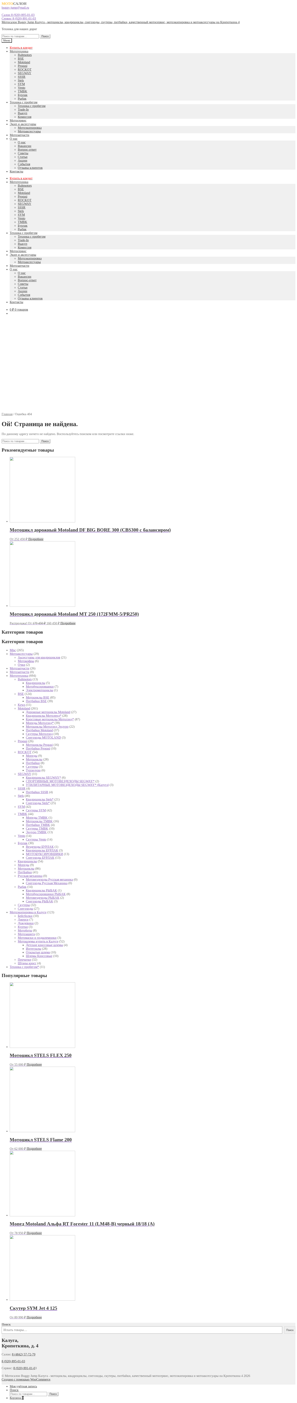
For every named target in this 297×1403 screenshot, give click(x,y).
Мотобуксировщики (40, 686)
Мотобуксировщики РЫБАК (46, 894)
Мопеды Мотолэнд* (40, 723)
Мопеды (31, 755)
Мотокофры (26, 661)
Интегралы (33, 948)
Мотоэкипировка (30, 127)
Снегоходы (25, 908)
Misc (13, 650)
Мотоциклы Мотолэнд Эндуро (47, 726)
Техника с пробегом (23, 102)
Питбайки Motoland (39, 730)
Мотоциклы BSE (37, 697)
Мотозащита (26, 934)
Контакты (16, 171)
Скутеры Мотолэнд (39, 734)
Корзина (17, 1398)
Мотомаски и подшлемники (37, 937)
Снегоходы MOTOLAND (43, 737)
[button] (148, 402)
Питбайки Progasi (38, 748)
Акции (22, 160)
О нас (14, 138)
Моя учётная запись (23, 1386)
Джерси (23, 919)
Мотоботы (25, 930)
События (24, 164)
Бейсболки (25, 916)
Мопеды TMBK (37, 817)
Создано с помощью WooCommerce (26, 1379)
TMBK (22, 91)
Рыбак (22, 98)
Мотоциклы (34, 759)
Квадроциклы (27, 861)
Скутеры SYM (36, 810)
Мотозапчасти (19, 135)
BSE (21, 58)
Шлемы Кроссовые (39, 956)
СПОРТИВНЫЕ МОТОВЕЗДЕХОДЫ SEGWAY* (60, 781)
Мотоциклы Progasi (39, 745)
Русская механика (30, 876)
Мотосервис (18, 120)
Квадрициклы (35, 683)
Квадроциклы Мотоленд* (43, 715)
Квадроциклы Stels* (40, 799)
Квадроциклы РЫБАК (41, 890)
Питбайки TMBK (38, 825)
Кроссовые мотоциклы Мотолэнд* (50, 719)
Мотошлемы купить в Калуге (38, 941)
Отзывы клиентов (30, 167)
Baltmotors (25, 55)
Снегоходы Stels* (38, 803)
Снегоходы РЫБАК (39, 901)
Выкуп (22, 113)
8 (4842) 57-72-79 (23, 1354)
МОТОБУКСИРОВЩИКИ (44, 854)
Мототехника (19, 51)
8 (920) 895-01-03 (13, 1361)
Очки (21, 664)
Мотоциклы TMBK (39, 821)
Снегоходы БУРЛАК (40, 857)
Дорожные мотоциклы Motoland (48, 712)
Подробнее (35, 539)
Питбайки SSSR (37, 792)
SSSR (21, 76)
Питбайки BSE (36, 701)
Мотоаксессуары (29, 131)
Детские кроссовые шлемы (44, 945)
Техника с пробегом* (24, 967)
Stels (21, 80)
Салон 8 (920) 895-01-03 (18, 15)
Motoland (24, 62)
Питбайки (33, 763)
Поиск (45, 36)
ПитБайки (25, 872)
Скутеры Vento (36, 839)
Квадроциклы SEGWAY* (43, 777)
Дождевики (26, 923)
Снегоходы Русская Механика (46, 883)
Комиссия (24, 117)
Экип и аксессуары (23, 124)
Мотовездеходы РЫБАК (42, 897)
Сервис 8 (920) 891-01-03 (19, 18)
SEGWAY (24, 73)
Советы (23, 153)
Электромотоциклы (39, 690)
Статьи (22, 157)
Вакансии (24, 146)
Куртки (23, 927)
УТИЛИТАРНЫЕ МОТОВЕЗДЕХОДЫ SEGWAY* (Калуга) (67, 785)
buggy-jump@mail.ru (15, 7)
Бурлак (22, 95)
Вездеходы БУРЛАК (40, 846)
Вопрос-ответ (27, 149)
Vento (21, 87)
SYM (21, 84)
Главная (7, 414)
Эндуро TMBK (36, 832)
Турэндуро (33, 770)
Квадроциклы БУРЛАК (42, 850)
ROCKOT (25, 69)
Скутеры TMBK (37, 828)
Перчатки (24, 959)
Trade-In (23, 109)
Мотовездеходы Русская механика (49, 879)
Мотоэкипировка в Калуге (28, 912)
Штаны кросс (27, 963)
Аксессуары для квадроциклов (39, 657)
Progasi (22, 66)
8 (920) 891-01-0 (24, 1368)
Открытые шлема (38, 952)
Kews (21, 704)
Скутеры (32, 766)
